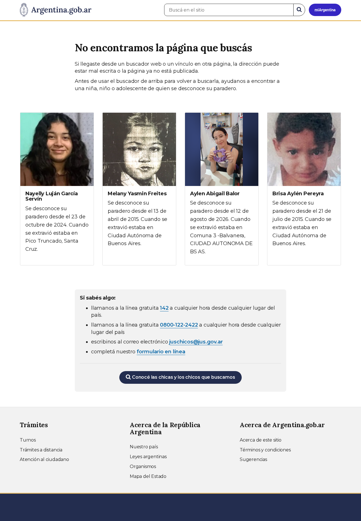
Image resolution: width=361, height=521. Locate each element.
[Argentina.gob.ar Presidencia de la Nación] (56, 10)
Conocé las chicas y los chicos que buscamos (183, 377)
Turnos (28, 440)
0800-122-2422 (179, 325)
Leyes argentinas (148, 456)
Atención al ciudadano (44, 459)
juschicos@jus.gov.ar (196, 342)
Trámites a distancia (41, 450)
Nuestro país (144, 446)
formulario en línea (161, 352)
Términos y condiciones (265, 450)
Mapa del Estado (148, 476)
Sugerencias (253, 459)
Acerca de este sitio (260, 440)
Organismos (143, 466)
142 (164, 308)
